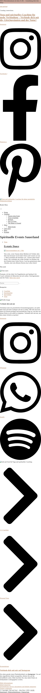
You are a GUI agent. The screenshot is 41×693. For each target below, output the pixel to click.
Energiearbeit (8, 293)
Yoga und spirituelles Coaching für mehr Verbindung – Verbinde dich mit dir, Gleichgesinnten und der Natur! (19, 17)
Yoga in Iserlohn (13, 218)
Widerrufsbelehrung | (14, 692)
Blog (5, 230)
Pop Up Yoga (12, 221)
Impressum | (4, 692)
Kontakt (6, 232)
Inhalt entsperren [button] (5, 685)
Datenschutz (25, 692)
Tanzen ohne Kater (14, 216)
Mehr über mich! (14, 278)
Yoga (5, 242)
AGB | (32, 690)
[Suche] (19, 283)
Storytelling (7, 295)
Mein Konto (12, 227)
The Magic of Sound (14, 223)
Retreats (10, 219)
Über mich (7, 228)
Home (6, 212)
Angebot (6, 214)
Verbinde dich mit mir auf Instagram (15, 670)
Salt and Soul (3, 6)
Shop (5, 225)
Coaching (7, 291)
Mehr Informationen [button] (6, 683)
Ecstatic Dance (11, 246)
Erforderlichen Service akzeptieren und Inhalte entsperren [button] (18, 686)
